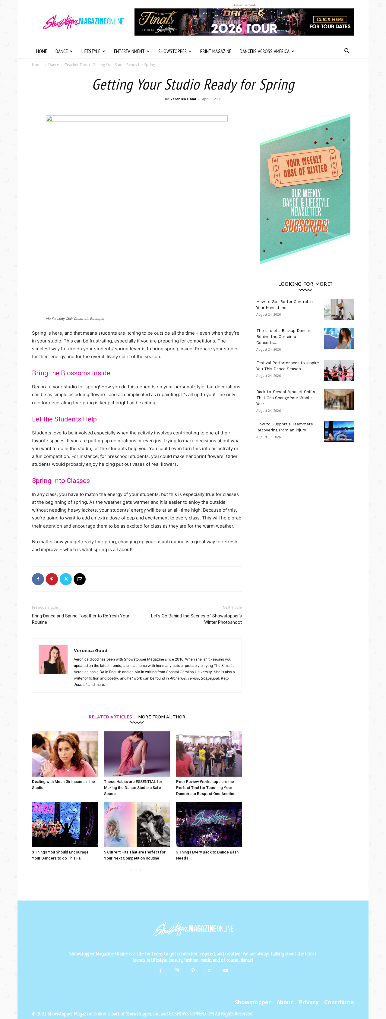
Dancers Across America (265, 51)
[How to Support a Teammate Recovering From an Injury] (339, 431)
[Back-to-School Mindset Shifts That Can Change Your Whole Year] (339, 399)
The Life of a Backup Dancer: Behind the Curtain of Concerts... (284, 336)
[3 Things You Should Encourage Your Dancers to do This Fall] (65, 824)
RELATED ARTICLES (110, 716)
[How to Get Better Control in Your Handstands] (339, 309)
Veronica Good (183, 98)
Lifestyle (90, 51)
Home (41, 51)
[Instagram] (177, 970)
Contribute (339, 1002)
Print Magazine (215, 51)
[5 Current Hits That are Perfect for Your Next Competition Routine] (137, 824)
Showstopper (172, 51)
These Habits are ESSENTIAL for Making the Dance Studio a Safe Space (133, 787)
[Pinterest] (52, 579)
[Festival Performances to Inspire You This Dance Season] (339, 370)
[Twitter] (66, 579)
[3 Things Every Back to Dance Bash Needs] (209, 824)
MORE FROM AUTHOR (161, 716)
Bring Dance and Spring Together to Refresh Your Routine (80, 619)
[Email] (80, 579)
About (285, 1002)
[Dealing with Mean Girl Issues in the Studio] (65, 754)
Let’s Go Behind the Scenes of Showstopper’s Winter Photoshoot (196, 619)
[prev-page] (131, 870)
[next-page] (140, 870)
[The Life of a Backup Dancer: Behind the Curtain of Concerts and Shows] (339, 338)
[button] (347, 52)
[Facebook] (38, 579)
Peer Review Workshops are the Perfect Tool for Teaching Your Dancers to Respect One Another (206, 787)
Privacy (308, 1002)
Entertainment (129, 51)
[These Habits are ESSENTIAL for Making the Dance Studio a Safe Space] (137, 754)
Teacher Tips (76, 64)
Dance (61, 51)
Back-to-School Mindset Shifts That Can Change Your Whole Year (285, 398)
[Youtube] (226, 971)
